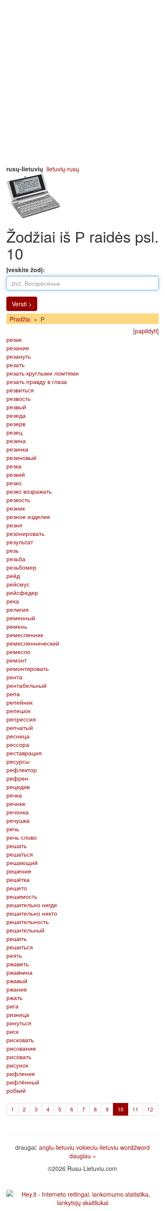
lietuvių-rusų (63, 169)
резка (14, 466)
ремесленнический (32, 643)
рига (12, 1006)
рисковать (20, 1039)
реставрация (24, 753)
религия (17, 609)
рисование (21, 1048)
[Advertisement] (82, 82)
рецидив (18, 786)
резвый (16, 407)
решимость (21, 896)
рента (14, 677)
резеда (16, 415)
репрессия (21, 719)
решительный (25, 930)
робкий (16, 1090)
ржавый (17, 980)
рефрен (17, 778)
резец (14, 432)
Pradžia (20, 319)
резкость (18, 499)
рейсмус (18, 584)
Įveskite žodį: (25, 269)
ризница (17, 1014)
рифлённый (22, 1082)
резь (12, 550)
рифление (20, 1073)
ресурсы (18, 761)
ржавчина (19, 972)
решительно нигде (31, 904)
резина (16, 440)
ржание (16, 989)
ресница (18, 736)
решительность (27, 921)
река (12, 601)
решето (16, 888)
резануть (18, 356)
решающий (22, 862)
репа (13, 693)
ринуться (18, 1023)
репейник (19, 702)
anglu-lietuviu (56, 1147)
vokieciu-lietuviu (97, 1147)
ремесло (18, 651)
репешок (18, 710)
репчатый (19, 727)
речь (12, 828)
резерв (15, 423)
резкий (15, 474)
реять (14, 955)
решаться (19, 854)
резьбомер (21, 567)
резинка (17, 449)
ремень (16, 626)
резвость (18, 398)
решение (18, 871)
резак (14, 339)
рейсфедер (22, 592)
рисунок (17, 1065)
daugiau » (82, 1156)
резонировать (25, 533)
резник (15, 508)
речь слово (21, 837)
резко (14, 482)
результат (19, 542)
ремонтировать (27, 668)
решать (16, 845)
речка (14, 795)
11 (135, 1109)
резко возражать (29, 491)
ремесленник (24, 634)
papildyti (146, 331)
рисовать (18, 1056)
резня (14, 525)
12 (150, 1109)
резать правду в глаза (36, 381)
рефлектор (21, 769)
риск (12, 1031)
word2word (135, 1147)
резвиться (20, 390)
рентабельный (26, 685)
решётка (18, 879)
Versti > (22, 304)
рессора (17, 744)
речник (15, 803)
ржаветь (17, 964)
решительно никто (31, 913)
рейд (13, 575)
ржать (14, 997)
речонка (17, 812)
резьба (15, 558)
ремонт (16, 660)
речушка (18, 820)
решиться (19, 947)
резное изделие (28, 516)
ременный (20, 618)
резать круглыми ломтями (42, 373)
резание (17, 347)
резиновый (21, 457)
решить (16, 938)
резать (15, 364)
